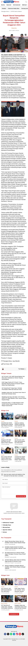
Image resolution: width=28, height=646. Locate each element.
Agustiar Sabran (7, 529)
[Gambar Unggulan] (14, 52)
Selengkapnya (13, 614)
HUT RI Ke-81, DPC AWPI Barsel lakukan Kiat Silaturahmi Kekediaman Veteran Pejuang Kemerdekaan (13, 378)
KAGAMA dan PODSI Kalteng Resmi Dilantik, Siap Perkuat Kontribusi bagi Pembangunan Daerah (7, 425)
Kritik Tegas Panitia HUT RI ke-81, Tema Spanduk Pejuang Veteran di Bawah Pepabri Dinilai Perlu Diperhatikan (13, 384)
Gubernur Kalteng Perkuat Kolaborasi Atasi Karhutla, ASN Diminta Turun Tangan (20, 425)
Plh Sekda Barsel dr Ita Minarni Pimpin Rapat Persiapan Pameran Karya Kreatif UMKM (15, 554)
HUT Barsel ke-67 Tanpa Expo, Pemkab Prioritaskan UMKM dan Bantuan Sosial (12, 388)
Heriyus (5, 532)
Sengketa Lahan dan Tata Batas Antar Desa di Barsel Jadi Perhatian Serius (14, 393)
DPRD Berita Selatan (16, 11)
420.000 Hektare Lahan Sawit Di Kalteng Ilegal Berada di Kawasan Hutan (15, 560)
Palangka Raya (7, 525)
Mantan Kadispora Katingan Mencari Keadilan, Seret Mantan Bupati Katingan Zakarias (15, 567)
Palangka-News (5, 11)
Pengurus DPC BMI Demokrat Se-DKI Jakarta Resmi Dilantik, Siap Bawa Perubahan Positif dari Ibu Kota (7, 442)
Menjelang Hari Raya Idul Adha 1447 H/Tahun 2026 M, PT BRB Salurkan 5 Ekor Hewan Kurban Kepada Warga (14, 398)
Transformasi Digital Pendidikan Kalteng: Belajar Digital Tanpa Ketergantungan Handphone (20, 459)
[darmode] (26, 2)
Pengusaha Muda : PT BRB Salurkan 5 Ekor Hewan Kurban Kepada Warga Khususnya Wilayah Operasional (13, 404)
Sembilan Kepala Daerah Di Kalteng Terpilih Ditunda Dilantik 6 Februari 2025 (15, 547)
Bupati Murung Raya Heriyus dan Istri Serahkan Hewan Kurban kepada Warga (15, 542)
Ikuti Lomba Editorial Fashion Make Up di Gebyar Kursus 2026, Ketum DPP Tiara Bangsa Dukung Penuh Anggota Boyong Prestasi (7, 461)
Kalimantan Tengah (8, 522)
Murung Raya (6, 527)
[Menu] (1, 2)
